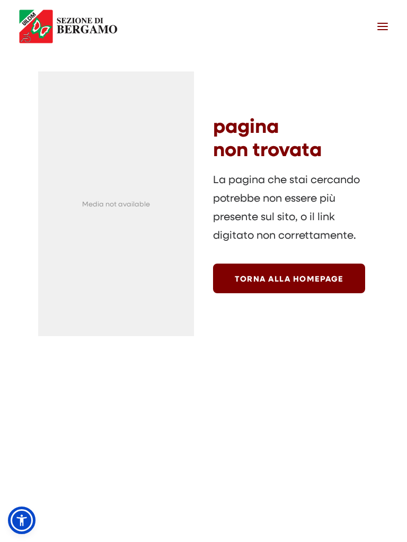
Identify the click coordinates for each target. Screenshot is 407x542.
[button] (382, 26)
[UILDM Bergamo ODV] (68, 26)
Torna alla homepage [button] (289, 278)
